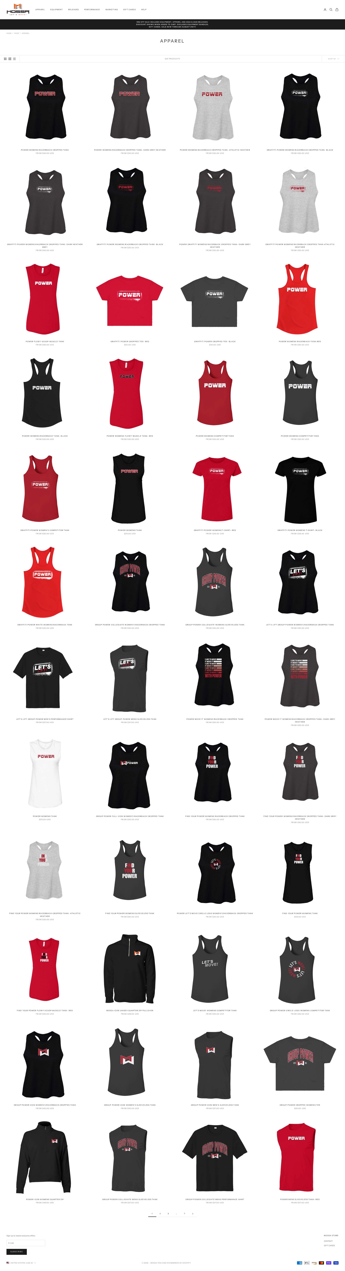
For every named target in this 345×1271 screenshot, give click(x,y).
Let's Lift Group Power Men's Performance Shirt (45, 719)
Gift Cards (129, 9)
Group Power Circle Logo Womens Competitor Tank (300, 1011)
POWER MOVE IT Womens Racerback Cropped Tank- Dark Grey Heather (300, 720)
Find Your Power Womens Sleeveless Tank (129, 913)
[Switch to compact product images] (14, 58)
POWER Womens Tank (130, 530)
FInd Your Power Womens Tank (300, 913)
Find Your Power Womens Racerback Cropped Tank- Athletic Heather (45, 914)
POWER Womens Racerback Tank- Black (45, 436)
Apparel (40, 9)
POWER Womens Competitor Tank (215, 436)
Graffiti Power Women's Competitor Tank (44, 530)
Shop (16, 33)
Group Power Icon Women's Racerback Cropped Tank (45, 1105)
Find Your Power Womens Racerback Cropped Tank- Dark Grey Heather (300, 817)
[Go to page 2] (193, 1214)
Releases (73, 9)
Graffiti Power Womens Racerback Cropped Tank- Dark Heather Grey (45, 245)
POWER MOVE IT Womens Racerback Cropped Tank (215, 719)
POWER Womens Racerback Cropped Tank (45, 150)
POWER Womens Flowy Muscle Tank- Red (130, 436)
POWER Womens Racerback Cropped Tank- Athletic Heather (215, 150)
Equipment (56, 9)
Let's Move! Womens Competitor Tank (215, 1011)
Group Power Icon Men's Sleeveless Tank (215, 1105)
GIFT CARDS (329, 1245)
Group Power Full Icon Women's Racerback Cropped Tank (130, 816)
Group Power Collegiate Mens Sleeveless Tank (130, 1199)
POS (160, 1263)
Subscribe (16, 1251)
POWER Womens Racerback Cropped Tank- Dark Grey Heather (130, 150)
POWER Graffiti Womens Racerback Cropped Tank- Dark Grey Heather (215, 245)
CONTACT (328, 1241)
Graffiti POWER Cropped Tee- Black (215, 342)
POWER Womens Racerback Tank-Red (300, 342)
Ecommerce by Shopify (179, 1263)
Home (9, 33)
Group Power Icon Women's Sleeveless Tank (130, 1105)
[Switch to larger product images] (5, 58)
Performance (92, 9)
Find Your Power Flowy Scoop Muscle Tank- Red (45, 1011)
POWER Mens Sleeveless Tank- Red (300, 1199)
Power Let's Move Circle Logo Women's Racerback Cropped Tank (215, 913)
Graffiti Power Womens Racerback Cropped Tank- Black (300, 150)
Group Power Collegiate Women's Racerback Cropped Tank (130, 625)
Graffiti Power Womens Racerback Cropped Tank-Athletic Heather (300, 245)
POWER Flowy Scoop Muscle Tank (45, 342)
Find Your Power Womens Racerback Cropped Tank (215, 816)
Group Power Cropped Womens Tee (300, 1105)
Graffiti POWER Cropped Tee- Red (130, 342)
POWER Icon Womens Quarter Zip (45, 1199)
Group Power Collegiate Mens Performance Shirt (215, 1199)
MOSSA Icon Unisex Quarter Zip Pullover (129, 1011)
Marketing (112, 9)
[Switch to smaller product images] (10, 58)
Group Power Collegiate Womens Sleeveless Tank (215, 625)
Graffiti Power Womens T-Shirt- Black (300, 530)
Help (144, 9)
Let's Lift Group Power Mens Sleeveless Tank (130, 719)
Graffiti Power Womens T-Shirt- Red (215, 530)
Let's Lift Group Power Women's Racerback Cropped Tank (300, 625)
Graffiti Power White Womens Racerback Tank (45, 625)
